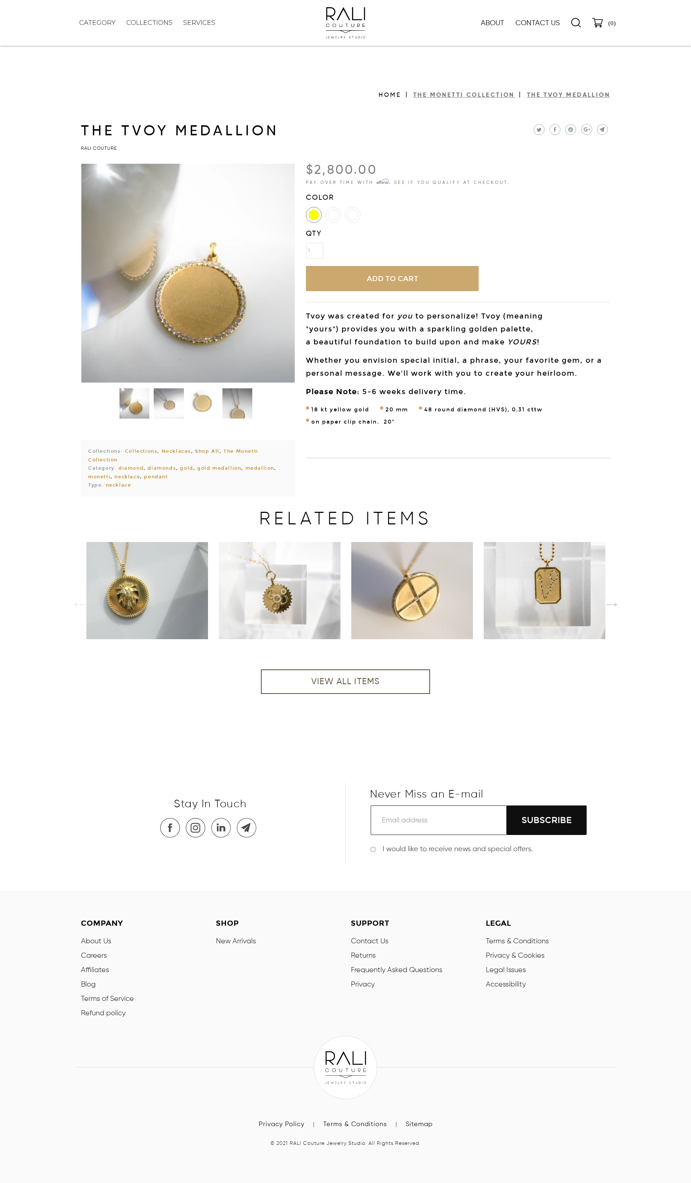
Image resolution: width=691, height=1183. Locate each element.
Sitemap (419, 1124)
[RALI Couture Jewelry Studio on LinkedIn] (223, 827)
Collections (141, 451)
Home (390, 95)
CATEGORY (97, 23)
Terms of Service (107, 998)
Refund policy (103, 1013)
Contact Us (537, 23)
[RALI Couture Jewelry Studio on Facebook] (172, 827)
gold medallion (219, 468)
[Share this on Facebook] (554, 129)
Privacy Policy (281, 1124)
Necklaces (176, 451)
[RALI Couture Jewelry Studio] (345, 23)
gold (186, 468)
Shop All (207, 451)
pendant (156, 477)
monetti (99, 477)
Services (199, 23)
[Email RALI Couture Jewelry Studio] (249, 827)
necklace (127, 477)
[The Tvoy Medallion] (188, 273)
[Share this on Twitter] (538, 129)
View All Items (345, 681)
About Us (96, 941)
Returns (363, 955)
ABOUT (492, 23)
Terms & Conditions (517, 941)
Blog (88, 984)
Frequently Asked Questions (396, 970)
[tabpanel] (147, 590)
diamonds (162, 468)
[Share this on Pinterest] (570, 129)
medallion (259, 468)
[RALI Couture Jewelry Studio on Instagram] (197, 827)
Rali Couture (99, 148)
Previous (73, 596)
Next (606, 596)
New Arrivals (236, 941)
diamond (131, 468)
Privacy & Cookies (515, 955)
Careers (94, 955)
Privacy (363, 984)
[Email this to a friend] (601, 129)
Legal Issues (506, 970)
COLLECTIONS (149, 23)
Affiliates (95, 970)
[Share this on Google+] (585, 129)
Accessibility (506, 984)
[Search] (576, 22)
